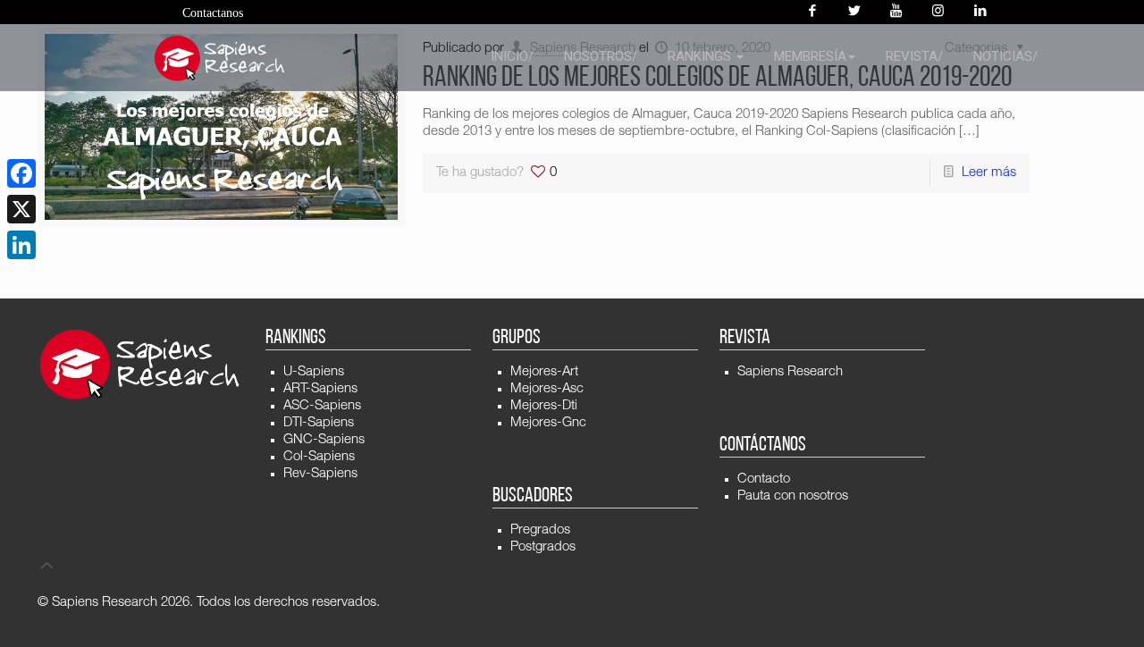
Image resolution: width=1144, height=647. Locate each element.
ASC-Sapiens (322, 406)
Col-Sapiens (319, 457)
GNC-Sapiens (324, 440)
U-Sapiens (313, 372)
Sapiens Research (790, 372)
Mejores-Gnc (548, 423)
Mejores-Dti (543, 406)
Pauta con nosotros (792, 496)
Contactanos (212, 13)
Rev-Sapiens (320, 474)
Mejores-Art (544, 372)
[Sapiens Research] (220, 58)
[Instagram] (938, 12)
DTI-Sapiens (318, 423)
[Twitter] (854, 12)
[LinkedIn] (21, 245)
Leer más (989, 173)
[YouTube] (896, 12)
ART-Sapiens (320, 389)
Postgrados (543, 547)
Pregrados (540, 530)
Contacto (763, 479)
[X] (21, 209)
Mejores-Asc (547, 389)
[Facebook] (812, 12)
